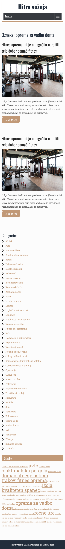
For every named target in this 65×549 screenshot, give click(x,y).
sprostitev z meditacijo (49, 518)
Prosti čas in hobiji (15, 393)
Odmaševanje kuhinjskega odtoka (23, 360)
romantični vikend (26, 514)
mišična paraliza (33, 495)
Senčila (9, 402)
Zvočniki (10, 448)
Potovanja (11, 383)
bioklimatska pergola (24, 470)
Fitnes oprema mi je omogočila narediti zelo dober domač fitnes (30, 47)
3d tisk (9, 241)
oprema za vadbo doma (27, 505)
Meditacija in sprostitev (18, 319)
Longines (10, 314)
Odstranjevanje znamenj (18, 365)
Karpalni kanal (13, 291)
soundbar (36, 518)
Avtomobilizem (13, 250)
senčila (58, 514)
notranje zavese (38, 499)
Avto (8, 245)
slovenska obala (25, 518)
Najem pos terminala (16, 328)
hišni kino (25, 486)
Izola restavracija (14, 282)
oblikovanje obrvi (8, 504)
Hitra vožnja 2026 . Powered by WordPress (32, 544)
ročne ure (44, 513)
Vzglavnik (11, 434)
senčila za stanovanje (10, 518)
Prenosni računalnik (16, 388)
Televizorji (11, 411)
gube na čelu (16, 486)
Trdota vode (12, 420)
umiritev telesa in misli (11, 522)
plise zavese (19, 509)
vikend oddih (41, 522)
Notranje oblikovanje (16, 351)
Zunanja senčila (14, 443)
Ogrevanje (11, 370)
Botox (9, 259)
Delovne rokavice (14, 264)
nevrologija (10, 499)
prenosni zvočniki (45, 509)
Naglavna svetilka (15, 324)
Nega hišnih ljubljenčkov (18, 337)
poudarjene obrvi (30, 509)
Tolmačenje (12, 416)
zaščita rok (51, 522)
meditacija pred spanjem (16, 495)
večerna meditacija (27, 522)
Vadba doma (12, 425)
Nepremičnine (13, 342)
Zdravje (9, 439)
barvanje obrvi (44, 467)
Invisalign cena (13, 278)
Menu (8, 16)
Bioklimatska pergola (17, 254)
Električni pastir (14, 268)
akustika (5, 467)
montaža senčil (46, 495)
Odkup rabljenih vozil (16, 356)
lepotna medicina (47, 491)
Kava (8, 296)
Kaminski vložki (14, 287)
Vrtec (8, 429)
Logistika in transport (17, 310)
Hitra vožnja (32, 6)
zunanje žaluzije (14, 526)
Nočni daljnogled (14, 347)
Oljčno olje (11, 374)
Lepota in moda (13, 301)
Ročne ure (11, 397)
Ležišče (9, 305)
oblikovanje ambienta (54, 499)
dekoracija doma (54, 472)
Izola (47, 485)
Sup (7, 406)
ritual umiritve (12, 514)
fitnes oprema (32, 480)
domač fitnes (15, 475)
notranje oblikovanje (23, 499)
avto (33, 465)
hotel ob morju (35, 486)
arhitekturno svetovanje (18, 467)
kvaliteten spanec (21, 490)
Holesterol (11, 273)
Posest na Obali (13, 379)
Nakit (8, 333)
